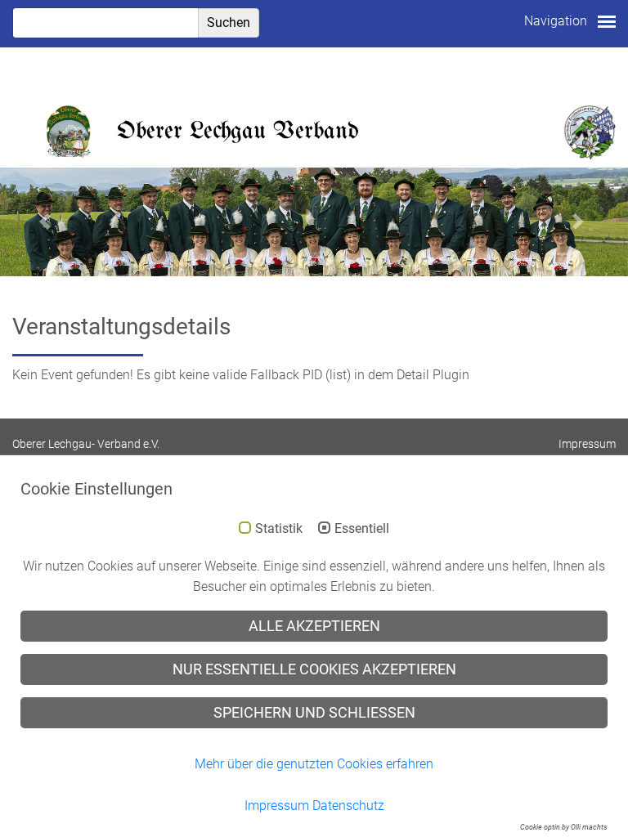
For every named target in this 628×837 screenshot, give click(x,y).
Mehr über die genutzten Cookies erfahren (314, 764)
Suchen (228, 22)
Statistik (279, 528)
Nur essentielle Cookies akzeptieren (314, 669)
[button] (47, 222)
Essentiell (361, 528)
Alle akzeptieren (314, 626)
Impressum (587, 443)
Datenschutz (348, 805)
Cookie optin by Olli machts (564, 827)
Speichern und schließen (314, 713)
